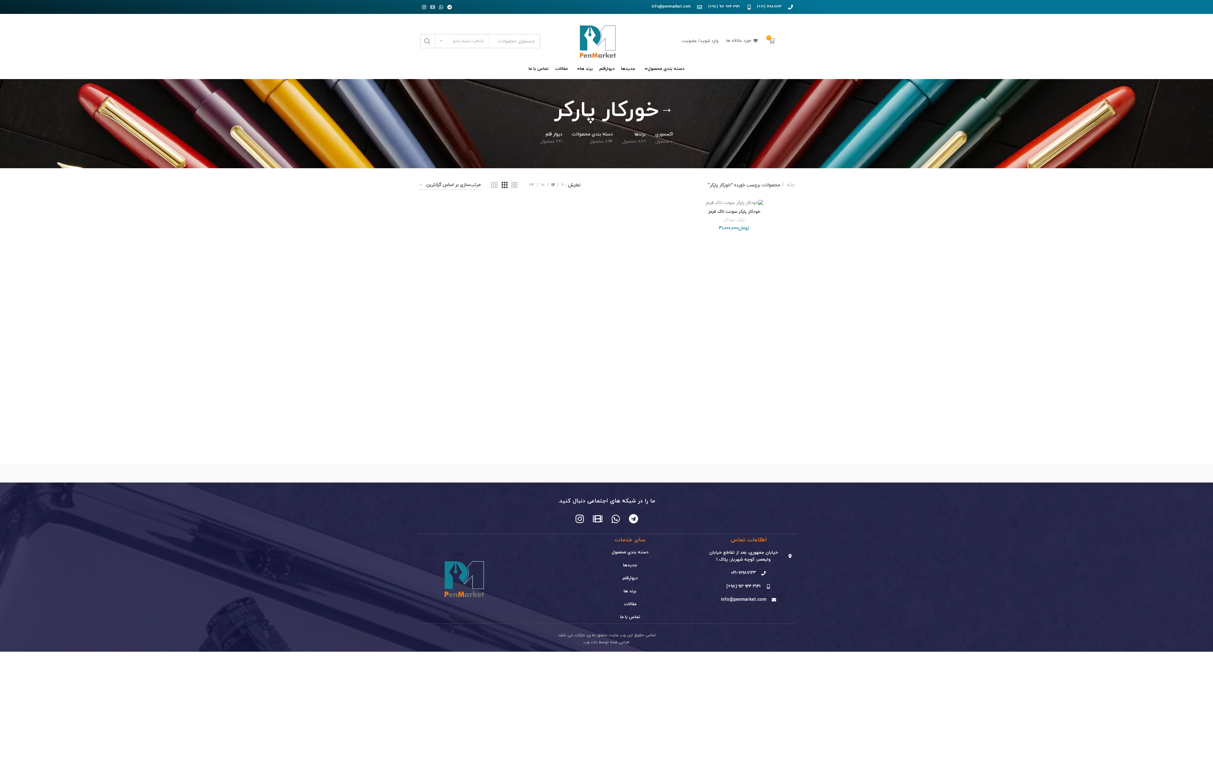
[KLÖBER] (606, 473)
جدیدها (630, 565)
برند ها (630, 591)
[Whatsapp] (441, 7)
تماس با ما (630, 617)
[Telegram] (449, 7)
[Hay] (499, 473)
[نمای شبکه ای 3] (505, 185)
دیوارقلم (630, 578)
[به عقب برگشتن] (667, 110)
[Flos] (445, 473)
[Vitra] (768, 473)
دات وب (590, 642)
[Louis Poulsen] (660, 473)
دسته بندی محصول (630, 552)
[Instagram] (424, 7)
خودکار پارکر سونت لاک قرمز (734, 212)
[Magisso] (714, 473)
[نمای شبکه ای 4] (494, 185)
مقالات (630, 604)
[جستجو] (427, 41)
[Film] (432, 7)
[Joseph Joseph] (553, 473)
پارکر (741, 220)
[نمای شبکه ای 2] (514, 185)
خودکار (729, 220)
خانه (790, 185)
